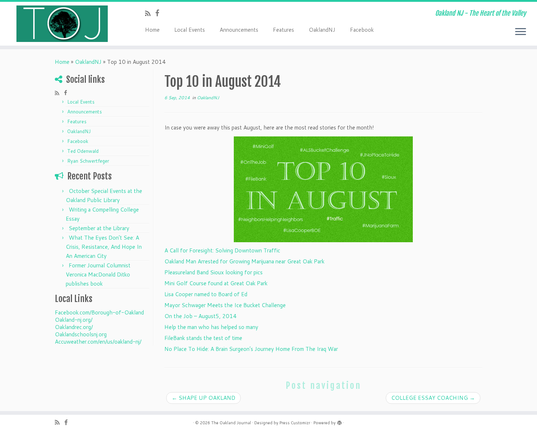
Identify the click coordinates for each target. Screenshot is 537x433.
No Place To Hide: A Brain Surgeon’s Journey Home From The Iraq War (251, 349)
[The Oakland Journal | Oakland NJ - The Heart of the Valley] (62, 23)
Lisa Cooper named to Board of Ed (205, 294)
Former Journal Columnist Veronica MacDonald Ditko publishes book (98, 274)
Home (152, 30)
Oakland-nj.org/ (73, 320)
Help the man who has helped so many (211, 327)
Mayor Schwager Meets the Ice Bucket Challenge (225, 305)
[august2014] (323, 189)
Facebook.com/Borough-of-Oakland (99, 312)
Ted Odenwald (83, 151)
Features (283, 30)
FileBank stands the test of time (203, 338)
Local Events (189, 30)
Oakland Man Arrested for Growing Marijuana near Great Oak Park (244, 261)
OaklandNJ (322, 30)
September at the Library (99, 228)
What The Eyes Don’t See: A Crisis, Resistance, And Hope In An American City (104, 247)
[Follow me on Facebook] (159, 13)
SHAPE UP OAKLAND (203, 398)
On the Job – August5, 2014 (200, 316)
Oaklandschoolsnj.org (81, 334)
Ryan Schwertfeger (88, 161)
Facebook (362, 30)
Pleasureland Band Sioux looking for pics (213, 272)
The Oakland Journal (231, 423)
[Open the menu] (520, 32)
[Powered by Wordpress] (339, 421)
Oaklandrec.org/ (74, 327)
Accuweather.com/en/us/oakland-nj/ (98, 341)
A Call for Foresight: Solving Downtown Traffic (222, 250)
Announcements (239, 30)
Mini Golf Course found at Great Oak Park (215, 283)
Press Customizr (294, 423)
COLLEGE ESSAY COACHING (433, 398)
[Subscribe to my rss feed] (150, 13)
